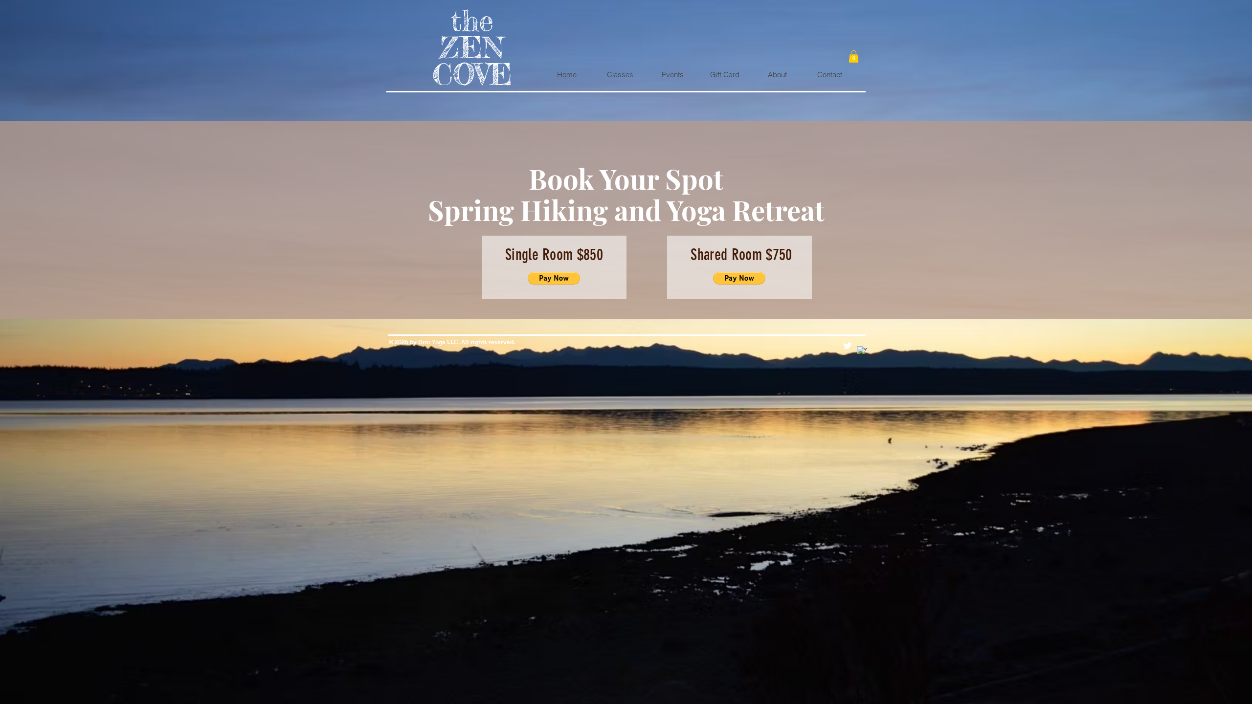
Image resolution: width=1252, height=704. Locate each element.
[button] (854, 56)
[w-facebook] (862, 351)
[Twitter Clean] (847, 346)
